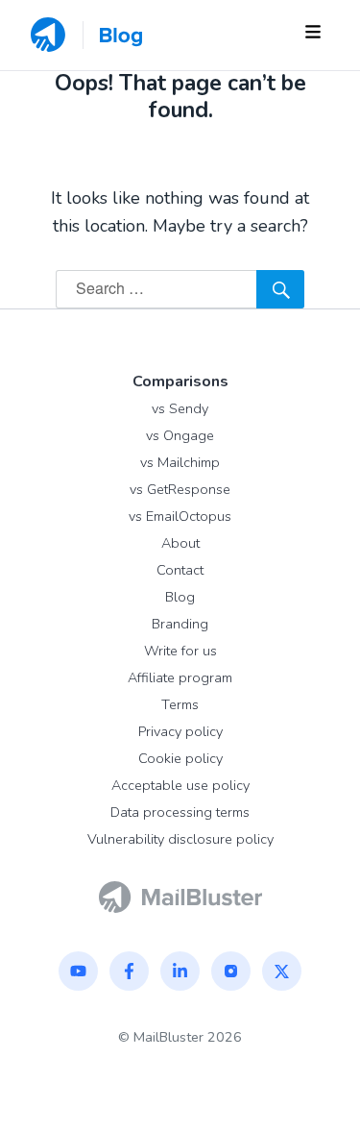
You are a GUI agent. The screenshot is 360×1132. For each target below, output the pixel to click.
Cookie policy (180, 758)
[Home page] (180, 895)
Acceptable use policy (180, 785)
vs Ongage (180, 435)
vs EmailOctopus (180, 516)
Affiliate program (180, 677)
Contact (180, 569)
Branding (180, 623)
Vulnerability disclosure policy (180, 839)
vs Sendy (180, 408)
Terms (180, 704)
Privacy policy (180, 731)
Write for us (180, 650)
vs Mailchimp (180, 462)
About (180, 543)
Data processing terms (180, 812)
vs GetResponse (180, 489)
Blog (180, 596)
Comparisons (180, 381)
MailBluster (168, 1036)
